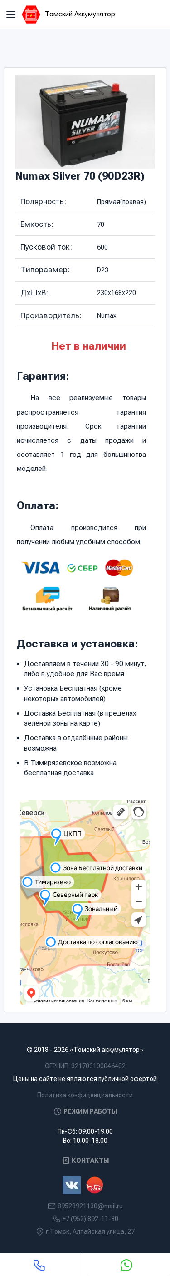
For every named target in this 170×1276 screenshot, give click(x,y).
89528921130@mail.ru (90, 1206)
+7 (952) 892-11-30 (90, 1218)
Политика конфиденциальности (85, 1095)
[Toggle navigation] (11, 14)
